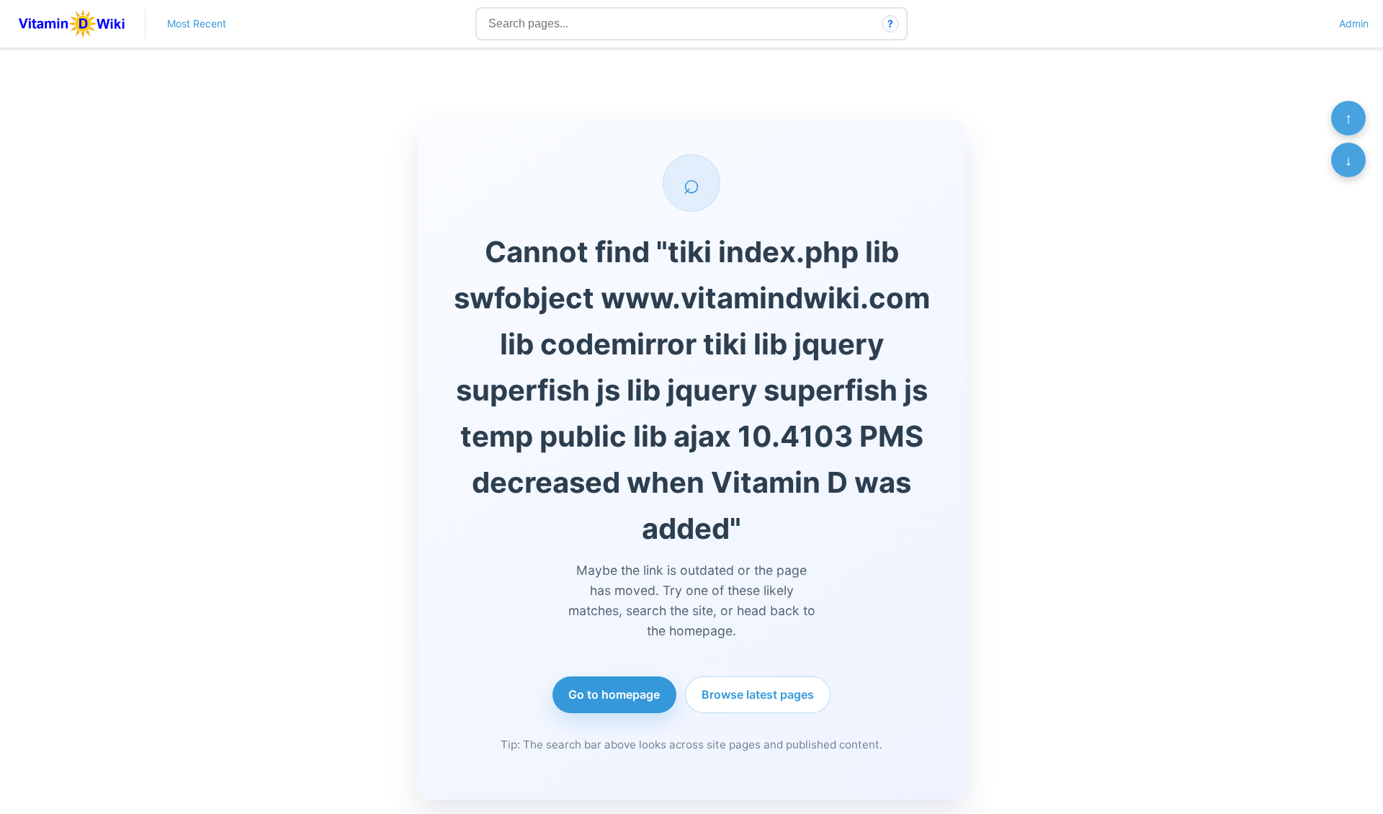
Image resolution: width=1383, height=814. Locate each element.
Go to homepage (614, 694)
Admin (1354, 23)
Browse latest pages (758, 694)
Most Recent (196, 23)
